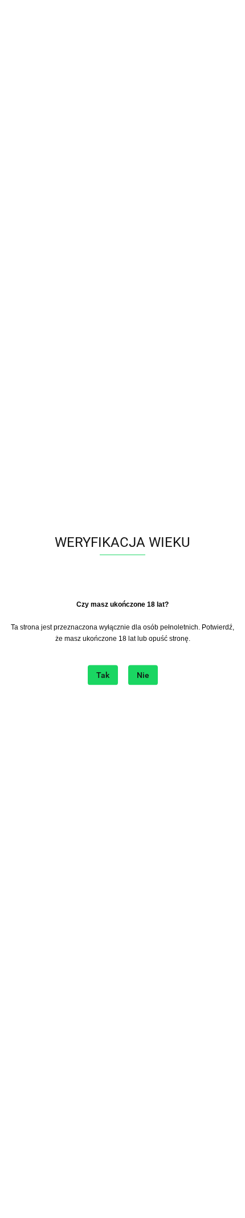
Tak (102, 675)
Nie (143, 675)
